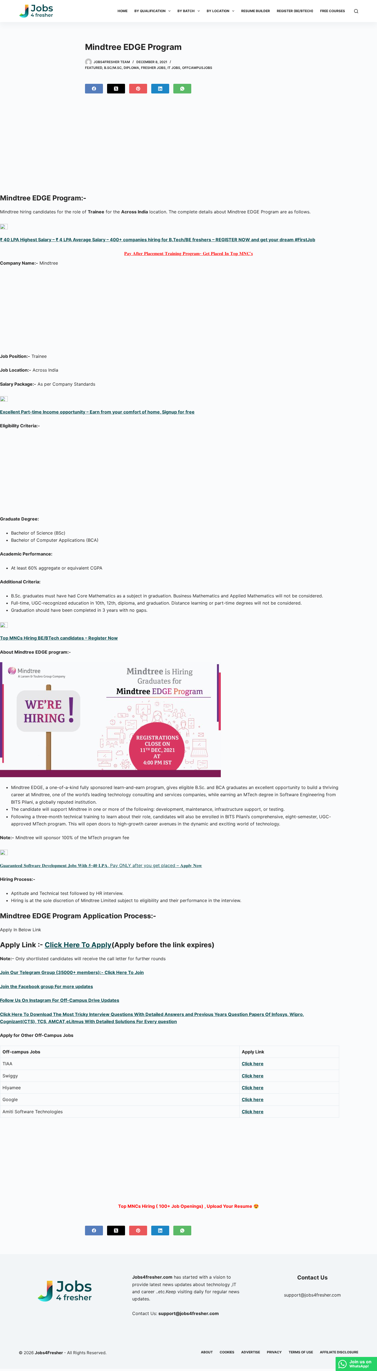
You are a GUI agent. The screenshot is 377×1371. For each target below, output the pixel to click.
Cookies (227, 1352)
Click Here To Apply (78, 945)
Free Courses (332, 11)
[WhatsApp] (182, 88)
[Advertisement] (188, 145)
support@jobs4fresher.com (312, 1295)
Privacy (274, 1352)
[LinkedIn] (160, 88)
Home (123, 11)
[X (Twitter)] (116, 88)
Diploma (131, 68)
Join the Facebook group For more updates (46, 986)
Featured (93, 68)
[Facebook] (94, 88)
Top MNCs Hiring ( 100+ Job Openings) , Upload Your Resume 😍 (188, 1206)
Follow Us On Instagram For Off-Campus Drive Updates (59, 1000)
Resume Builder (255, 11)
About (207, 1352)
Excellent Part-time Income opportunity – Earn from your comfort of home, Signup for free (97, 412)
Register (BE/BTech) (295, 11)
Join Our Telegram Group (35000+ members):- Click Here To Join (72, 972)
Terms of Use (301, 1352)
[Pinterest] (138, 88)
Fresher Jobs (153, 68)
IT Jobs (174, 68)
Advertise (250, 1352)
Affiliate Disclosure (339, 1352)
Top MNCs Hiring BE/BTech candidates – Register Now (59, 638)
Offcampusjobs (197, 68)
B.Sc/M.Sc (113, 68)
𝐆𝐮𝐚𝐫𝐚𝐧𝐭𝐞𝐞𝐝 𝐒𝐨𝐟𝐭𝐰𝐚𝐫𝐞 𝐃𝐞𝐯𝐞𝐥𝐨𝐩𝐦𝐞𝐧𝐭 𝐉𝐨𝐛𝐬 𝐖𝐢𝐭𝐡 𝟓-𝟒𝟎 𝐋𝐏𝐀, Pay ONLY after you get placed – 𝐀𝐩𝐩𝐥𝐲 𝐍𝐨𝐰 (101, 865)
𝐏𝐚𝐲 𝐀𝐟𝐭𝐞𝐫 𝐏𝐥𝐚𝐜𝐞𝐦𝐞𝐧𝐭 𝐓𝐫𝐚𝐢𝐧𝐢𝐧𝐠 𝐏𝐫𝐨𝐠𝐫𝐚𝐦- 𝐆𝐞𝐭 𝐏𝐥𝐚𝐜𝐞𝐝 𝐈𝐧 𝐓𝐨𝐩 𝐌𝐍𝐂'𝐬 (188, 253)
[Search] (356, 11)
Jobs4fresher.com (152, 1277)
